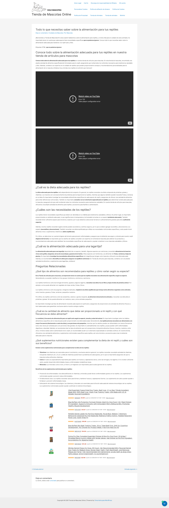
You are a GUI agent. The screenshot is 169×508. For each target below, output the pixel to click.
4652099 (77, 457)
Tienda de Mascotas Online (51, 14)
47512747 (78, 409)
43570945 (78, 421)
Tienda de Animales (96, 15)
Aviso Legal (77, 3)
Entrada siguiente (131, 469)
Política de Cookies (118, 9)
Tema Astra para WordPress (103, 500)
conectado (53, 480)
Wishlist (122, 15)
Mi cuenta (122, 3)
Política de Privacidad (81, 15)
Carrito (86, 3)
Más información (110, 398)
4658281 (77, 398)
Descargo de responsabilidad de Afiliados (104, 3)
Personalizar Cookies (80, 9)
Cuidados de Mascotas (56, 33)
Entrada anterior (37, 469)
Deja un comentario (42, 33)
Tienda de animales (111, 15)
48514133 (78, 431)
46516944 (78, 444)
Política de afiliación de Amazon (100, 9)
